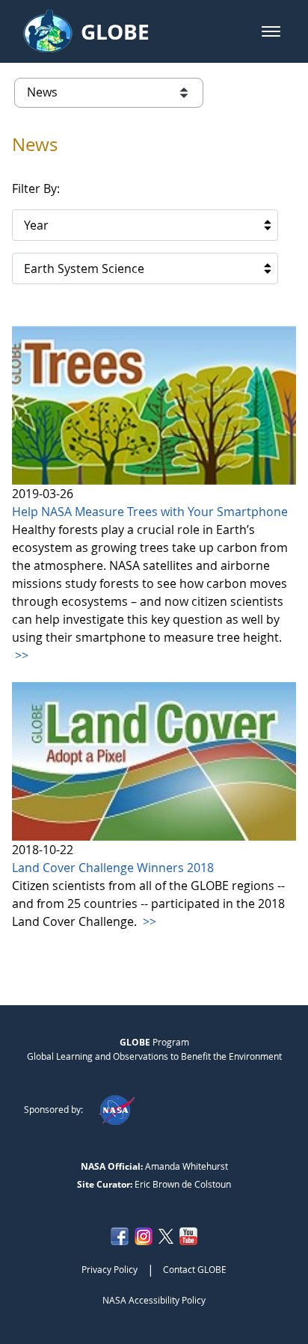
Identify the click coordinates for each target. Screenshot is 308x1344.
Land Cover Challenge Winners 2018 (113, 867)
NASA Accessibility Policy (154, 1300)
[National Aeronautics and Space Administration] (116, 1109)
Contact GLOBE (195, 1269)
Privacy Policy (109, 1269)
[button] (271, 31)
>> (20, 655)
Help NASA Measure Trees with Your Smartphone (150, 511)
